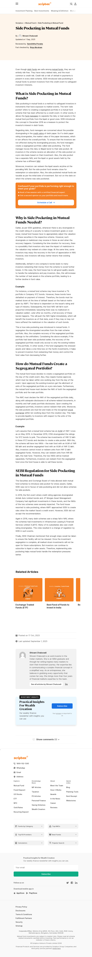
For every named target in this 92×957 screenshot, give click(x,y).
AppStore (20, 893)
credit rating (38, 133)
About (51, 781)
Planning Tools (72, 792)
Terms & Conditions (24, 914)
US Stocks (18, 794)
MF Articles (36, 787)
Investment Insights (30, 697)
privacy (58, 713)
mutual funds (57, 69)
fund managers (31, 116)
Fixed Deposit (19, 790)
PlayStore (33, 893)
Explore (15, 781)
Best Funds (56, 834)
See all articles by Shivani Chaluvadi (46, 684)
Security (19, 922)
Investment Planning (24, 11)
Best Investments (41, 11)
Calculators (22, 843)
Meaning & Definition (59, 11)
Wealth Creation (38, 809)
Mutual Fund (30, 23)
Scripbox (19, 23)
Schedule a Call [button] (44, 202)
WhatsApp (21, 768)
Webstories (71, 801)
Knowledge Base (33, 782)
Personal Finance (39, 801)
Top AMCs (56, 826)
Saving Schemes (38, 805)
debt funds (32, 69)
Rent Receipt (71, 796)
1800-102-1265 (23, 764)
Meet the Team (56, 786)
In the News (55, 799)
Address (20, 777)
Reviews (53, 807)
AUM (60, 431)
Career (53, 803)
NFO (15, 803)
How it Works (55, 790)
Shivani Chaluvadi (30, 36)
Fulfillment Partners (24, 918)
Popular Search (58, 843)
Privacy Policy (21, 907)
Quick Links (66, 782)
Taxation (35, 792)
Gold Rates (18, 807)
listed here (57, 948)
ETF (15, 799)
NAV (38, 161)
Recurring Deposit (21, 812)
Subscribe (46, 874)
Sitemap (19, 926)
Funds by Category (25, 826)
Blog (68, 787)
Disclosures (20, 911)
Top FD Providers (25, 834)
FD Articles (36, 796)
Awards (53, 794)
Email (19, 772)
